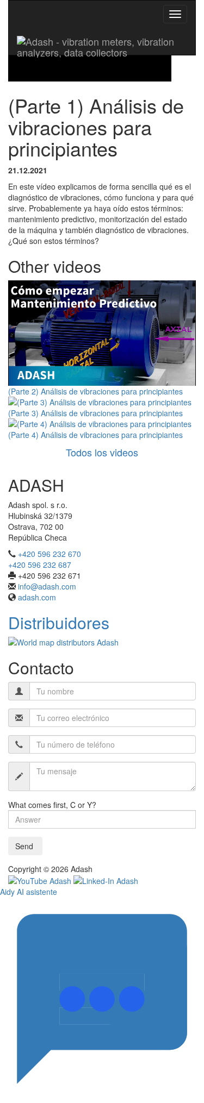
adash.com (37, 597)
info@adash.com (47, 586)
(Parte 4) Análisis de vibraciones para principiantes (95, 434)
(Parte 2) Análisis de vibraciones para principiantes (95, 391)
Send (25, 846)
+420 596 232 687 (39, 564)
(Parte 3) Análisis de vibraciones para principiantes (95, 413)
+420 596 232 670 (49, 553)
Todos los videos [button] (102, 452)
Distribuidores (58, 622)
